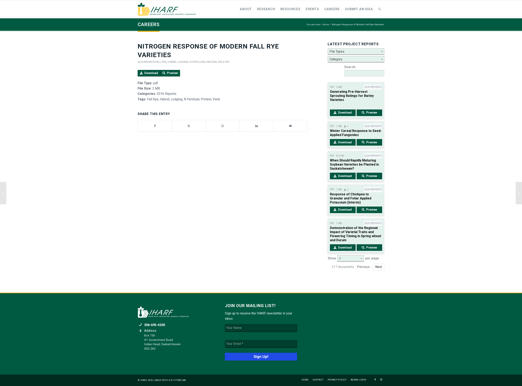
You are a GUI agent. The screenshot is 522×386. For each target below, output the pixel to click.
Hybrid (172, 61)
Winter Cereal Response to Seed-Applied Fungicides (356, 133)
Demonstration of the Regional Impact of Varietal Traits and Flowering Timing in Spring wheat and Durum (355, 234)
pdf (227, 61)
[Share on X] (189, 126)
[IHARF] (168, 9)
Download (151, 73)
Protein (212, 61)
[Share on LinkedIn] (256, 126)
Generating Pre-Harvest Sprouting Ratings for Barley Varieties (352, 96)
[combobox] (356, 51)
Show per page (353, 258)
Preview (172, 73)
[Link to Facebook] (375, 380)
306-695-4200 (154, 325)
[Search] (380, 9)
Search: (350, 67)
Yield (221, 61)
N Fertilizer (197, 61)
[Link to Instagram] (381, 380)
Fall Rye (160, 61)
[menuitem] (245, 9)
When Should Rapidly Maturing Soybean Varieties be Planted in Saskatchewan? (354, 164)
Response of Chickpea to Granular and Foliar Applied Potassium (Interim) (350, 198)
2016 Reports (146, 61)
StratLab (180, 380)
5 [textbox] (340, 258)
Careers (148, 24)
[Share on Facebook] (155, 126)
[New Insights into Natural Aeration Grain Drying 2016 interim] (3, 193)
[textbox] (356, 52)
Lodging (182, 61)
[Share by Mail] (290, 126)
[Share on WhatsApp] (223, 126)
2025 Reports (373, 87)
